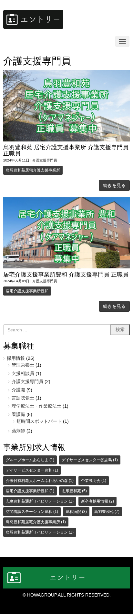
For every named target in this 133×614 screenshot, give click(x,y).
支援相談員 (23, 373)
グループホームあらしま (30, 460)
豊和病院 (76, 511)
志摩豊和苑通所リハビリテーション (40, 501)
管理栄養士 (23, 365)
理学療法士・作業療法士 (36, 406)
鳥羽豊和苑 (106, 511)
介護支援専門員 (44, 160)
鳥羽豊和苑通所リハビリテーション (40, 532)
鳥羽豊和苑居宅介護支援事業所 (33, 170)
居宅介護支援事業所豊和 (27, 291)
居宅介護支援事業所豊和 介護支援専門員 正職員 (65, 274)
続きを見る (114, 185)
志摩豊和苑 (74, 491)
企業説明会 (93, 480)
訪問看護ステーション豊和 (32, 511)
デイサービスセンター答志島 (90, 460)
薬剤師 (18, 431)
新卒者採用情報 (97, 501)
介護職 (18, 390)
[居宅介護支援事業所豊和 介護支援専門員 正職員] (66, 267)
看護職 (18, 414)
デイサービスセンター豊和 (32, 470)
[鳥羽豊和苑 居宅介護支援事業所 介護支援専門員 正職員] (66, 140)
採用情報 (16, 358)
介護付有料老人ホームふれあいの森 (40, 480)
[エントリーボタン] (33, 27)
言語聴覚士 (23, 398)
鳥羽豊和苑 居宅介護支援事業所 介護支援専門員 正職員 (65, 150)
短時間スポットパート (39, 421)
